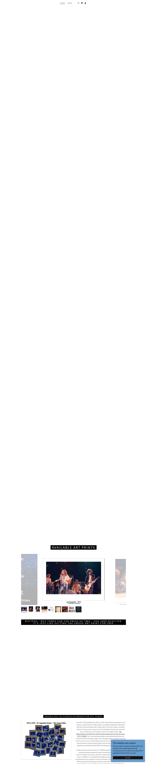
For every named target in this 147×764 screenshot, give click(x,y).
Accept (128, 757)
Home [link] (62, 3)
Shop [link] (70, 3)
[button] (82, 3)
